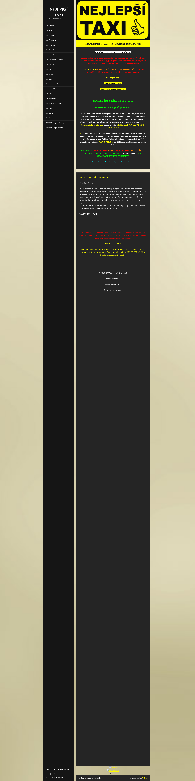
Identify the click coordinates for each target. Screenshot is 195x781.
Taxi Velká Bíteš (51, 89)
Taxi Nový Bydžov (52, 55)
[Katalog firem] (113, 771)
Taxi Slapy (49, 30)
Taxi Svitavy (50, 74)
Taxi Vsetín (49, 79)
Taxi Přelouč (50, 50)
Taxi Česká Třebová (52, 40)
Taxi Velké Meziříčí (52, 84)
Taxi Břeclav (50, 64)
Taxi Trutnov (50, 35)
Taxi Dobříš (49, 94)
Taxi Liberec (50, 26)
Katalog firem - (110, 773)
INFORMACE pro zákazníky (55, 123)
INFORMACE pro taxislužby (55, 128)
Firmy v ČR (116, 773)
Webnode (145, 778)
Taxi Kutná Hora (51, 98)
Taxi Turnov (50, 108)
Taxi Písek (49, 69)
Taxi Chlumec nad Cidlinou (54, 60)
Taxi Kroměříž (50, 45)
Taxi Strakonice (51, 118)
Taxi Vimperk (50, 113)
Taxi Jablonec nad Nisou (53, 103)
